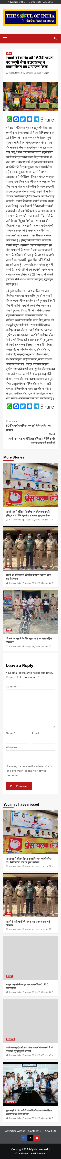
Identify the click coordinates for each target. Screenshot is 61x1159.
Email (36, 732)
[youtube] (37, 1138)
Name (10, 732)
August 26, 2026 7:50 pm (36, 520)
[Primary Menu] (6, 38)
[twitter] (30, 1138)
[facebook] (24, 1138)
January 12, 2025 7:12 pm (37, 72)
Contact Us (35, 1)
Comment (13, 686)
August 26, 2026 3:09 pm (36, 1118)
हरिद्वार (9, 53)
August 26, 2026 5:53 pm (36, 992)
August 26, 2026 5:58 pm (36, 583)
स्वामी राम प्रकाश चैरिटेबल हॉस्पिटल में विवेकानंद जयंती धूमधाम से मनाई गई (31, 439)
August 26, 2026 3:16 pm (36, 1055)
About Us (48, 1)
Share (47, 119)
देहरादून (9, 976)
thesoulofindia (15, 72)
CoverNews (22, 1153)
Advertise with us (17, 1)
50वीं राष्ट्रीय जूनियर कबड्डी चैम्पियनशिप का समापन (28, 425)
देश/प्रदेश (10, 1039)
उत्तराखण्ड (10, 1102)
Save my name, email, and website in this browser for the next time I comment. (29, 770)
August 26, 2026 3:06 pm (36, 646)
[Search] (55, 38)
